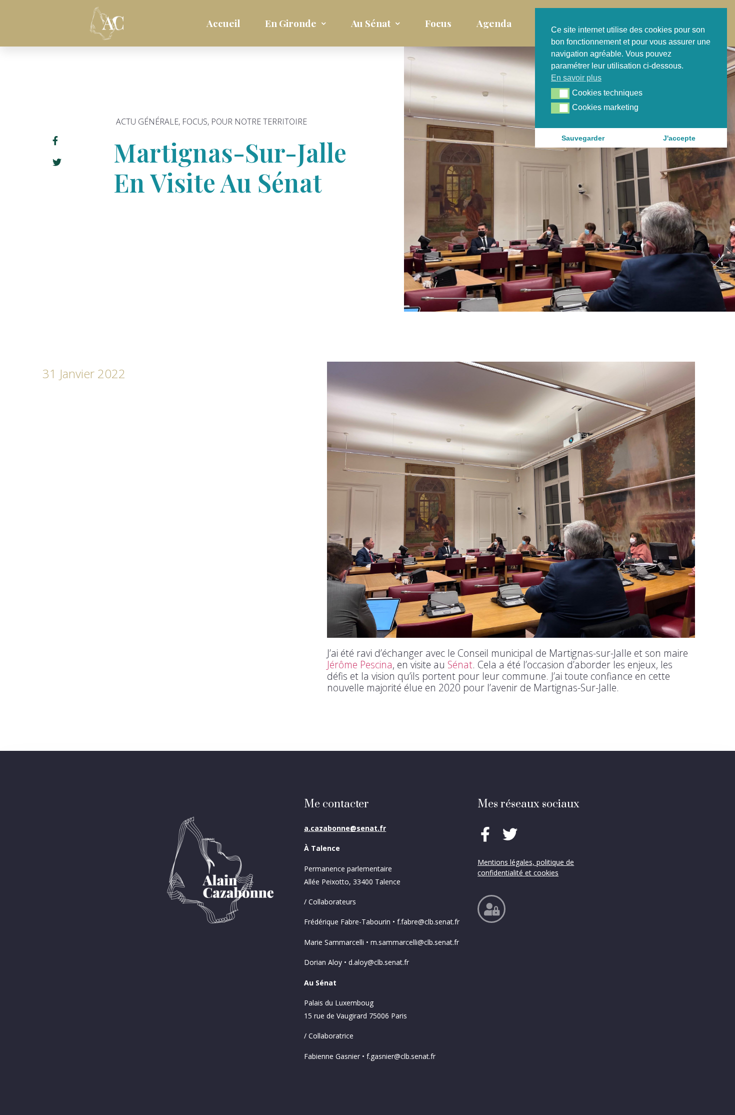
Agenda (494, 23)
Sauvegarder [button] (583, 138)
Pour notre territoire (259, 121)
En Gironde (290, 23)
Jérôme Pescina (359, 664)
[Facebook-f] (485, 834)
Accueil (223, 23)
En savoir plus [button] (576, 78)
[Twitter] (510, 834)
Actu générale (147, 121)
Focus (438, 23)
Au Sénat (370, 23)
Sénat (460, 664)
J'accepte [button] (679, 138)
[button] (560, 93)
